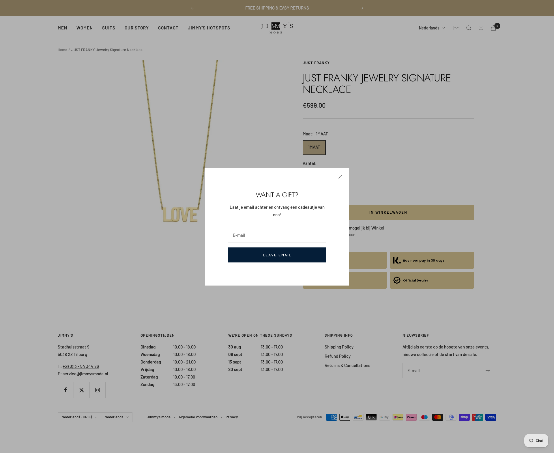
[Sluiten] (340, 177)
